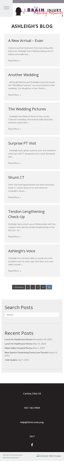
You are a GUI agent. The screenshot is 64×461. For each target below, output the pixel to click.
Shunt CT (16, 177)
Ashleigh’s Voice (21, 250)
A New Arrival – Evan (25, 40)
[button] (32, 445)
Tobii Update (11, 360)
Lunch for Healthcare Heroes (19, 339)
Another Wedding (23, 74)
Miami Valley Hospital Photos (19, 348)
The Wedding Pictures (27, 108)
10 (43, 287)
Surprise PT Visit (22, 143)
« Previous (19, 287)
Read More (14, 60)
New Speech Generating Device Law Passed (26, 352)
